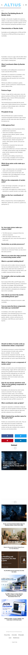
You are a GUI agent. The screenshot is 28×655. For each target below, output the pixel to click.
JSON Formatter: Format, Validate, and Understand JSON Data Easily (14, 619)
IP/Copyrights (21, 634)
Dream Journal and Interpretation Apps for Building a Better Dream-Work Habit (14, 524)
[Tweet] (21, 436)
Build (2, 10)
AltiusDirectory (16, 637)
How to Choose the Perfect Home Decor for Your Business (14, 548)
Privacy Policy (7, 634)
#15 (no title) (14, 634)
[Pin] (7, 440)
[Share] (7, 436)
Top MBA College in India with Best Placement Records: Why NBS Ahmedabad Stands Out (14, 595)
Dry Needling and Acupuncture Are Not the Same (14, 571)
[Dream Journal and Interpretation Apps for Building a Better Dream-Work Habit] (14, 460)
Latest (10, 637)
